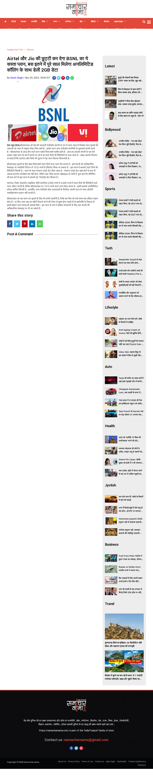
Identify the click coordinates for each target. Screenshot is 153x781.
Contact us (99, 761)
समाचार (23, 21)
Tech (108, 248)
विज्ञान (51, 29)
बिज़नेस (106, 21)
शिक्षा (21, 29)
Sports (110, 189)
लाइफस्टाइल (118, 21)
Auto (108, 367)
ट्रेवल (107, 29)
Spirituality (121, 761)
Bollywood (112, 130)
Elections (142, 765)
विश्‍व (43, 21)
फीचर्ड (13, 21)
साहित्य (134, 29)
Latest (110, 66)
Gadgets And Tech (15, 49)
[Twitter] (76, 748)
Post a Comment (20, 234)
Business (111, 544)
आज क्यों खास (9, 29)
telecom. (30, 49)
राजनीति (34, 21)
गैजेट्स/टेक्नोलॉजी (34, 29)
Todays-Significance (137, 761)
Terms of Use (87, 761)
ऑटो (59, 29)
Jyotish (110, 485)
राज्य (55, 21)
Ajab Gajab (110, 761)
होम (5, 22)
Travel (109, 604)
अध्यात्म (93, 29)
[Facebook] (71, 748)
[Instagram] (81, 748)
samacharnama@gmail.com (76, 740)
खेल (81, 21)
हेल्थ (71, 29)
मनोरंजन (68, 21)
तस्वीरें (116, 29)
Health (110, 426)
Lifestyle (111, 307)
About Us (62, 761)
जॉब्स (125, 29)
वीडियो (93, 21)
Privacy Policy (73, 761)
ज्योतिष (80, 29)
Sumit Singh (16, 77)
